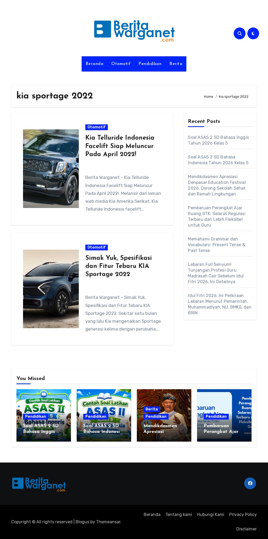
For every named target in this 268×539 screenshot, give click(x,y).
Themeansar (108, 521)
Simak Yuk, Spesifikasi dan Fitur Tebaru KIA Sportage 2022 (118, 266)
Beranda (95, 64)
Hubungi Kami (210, 514)
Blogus (82, 521)
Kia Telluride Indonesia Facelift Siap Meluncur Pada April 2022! (119, 146)
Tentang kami (178, 514)
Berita (175, 64)
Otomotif (121, 64)
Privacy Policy (243, 514)
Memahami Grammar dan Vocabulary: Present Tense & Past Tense (216, 244)
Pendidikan (149, 64)
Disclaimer (246, 528)
